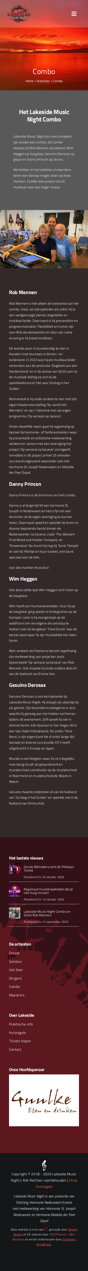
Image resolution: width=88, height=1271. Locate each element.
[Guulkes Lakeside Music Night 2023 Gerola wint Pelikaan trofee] (14, 864)
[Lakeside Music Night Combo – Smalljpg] (14, 909)
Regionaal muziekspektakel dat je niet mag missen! (48, 891)
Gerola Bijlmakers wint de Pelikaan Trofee (49, 868)
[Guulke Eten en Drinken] (44, 1076)
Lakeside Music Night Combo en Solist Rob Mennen (47, 913)
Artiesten (43, 81)
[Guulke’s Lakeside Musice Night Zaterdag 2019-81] (14, 886)
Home (29, 81)
